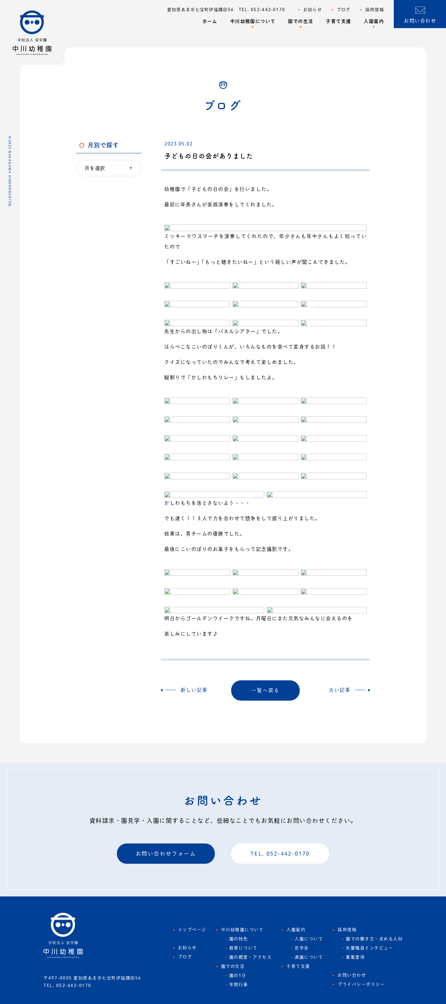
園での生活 (300, 21)
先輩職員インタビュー (369, 948)
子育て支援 (338, 21)
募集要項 (355, 957)
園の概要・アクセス (250, 957)
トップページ (192, 929)
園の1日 (238, 975)
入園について (309, 939)
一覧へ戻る (265, 690)
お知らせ (312, 10)
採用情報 (374, 10)
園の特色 (238, 939)
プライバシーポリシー (361, 984)
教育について (243, 948)
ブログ (344, 10)
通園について (309, 957)
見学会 (302, 948)
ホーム (209, 21)
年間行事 (238, 984)
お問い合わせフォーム (166, 853)
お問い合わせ (352, 975)
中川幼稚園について (253, 21)
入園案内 (374, 21)
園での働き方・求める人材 (374, 939)
